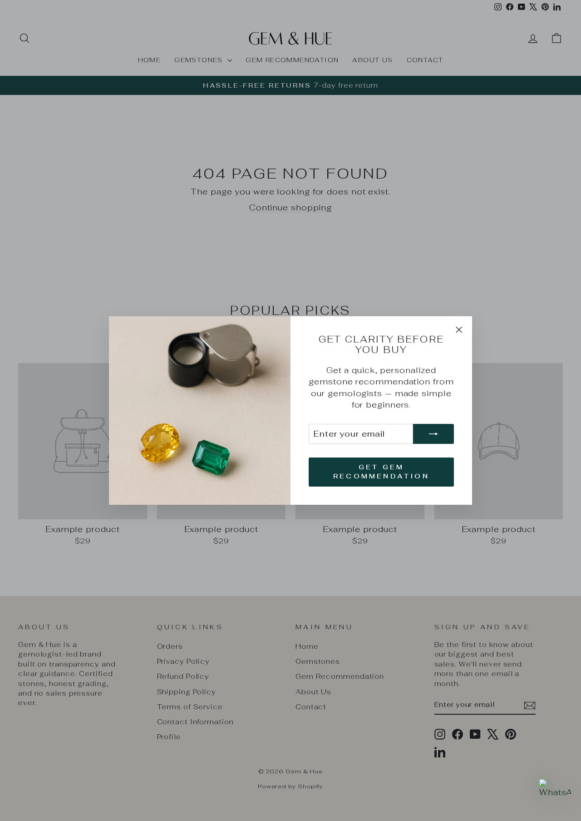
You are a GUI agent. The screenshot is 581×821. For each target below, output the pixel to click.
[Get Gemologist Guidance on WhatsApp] (555, 795)
